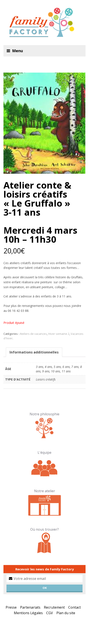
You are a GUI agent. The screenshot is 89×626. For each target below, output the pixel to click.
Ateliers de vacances (33, 334)
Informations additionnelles (34, 352)
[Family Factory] (44, 22)
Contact (74, 607)
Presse (11, 607)
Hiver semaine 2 (58, 334)
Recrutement (54, 607)
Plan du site (65, 613)
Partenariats (30, 607)
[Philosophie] (45, 427)
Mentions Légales (28, 613)
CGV (49, 613)
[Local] (45, 504)
